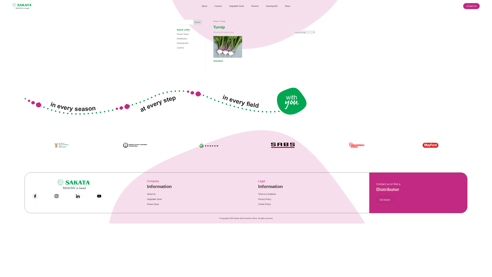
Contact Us (471, 6)
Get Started (385, 200)
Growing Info (182, 43)
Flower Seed (182, 34)
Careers (180, 48)
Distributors (182, 39)
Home (215, 21)
